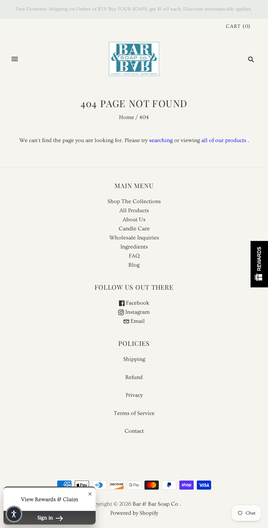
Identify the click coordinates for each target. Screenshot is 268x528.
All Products (134, 210)
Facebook (137, 303)
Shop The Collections (134, 201)
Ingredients (134, 247)
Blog (134, 265)
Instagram (137, 312)
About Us (134, 219)
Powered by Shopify (134, 513)
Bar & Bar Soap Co (155, 504)
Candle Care (134, 228)
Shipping (134, 359)
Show (259, 264)
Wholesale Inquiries (134, 238)
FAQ (134, 256)
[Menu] (14, 59)
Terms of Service (134, 413)
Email (137, 321)
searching (161, 140)
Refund (134, 377)
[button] (14, 514)
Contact (134, 431)
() (238, 26)
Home (126, 117)
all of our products (223, 140)
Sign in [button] (45, 518)
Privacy (134, 395)
